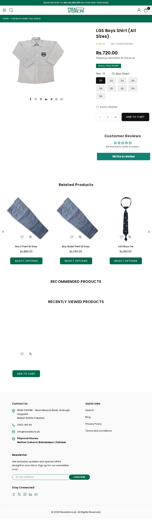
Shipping (101, 58)
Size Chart (122, 74)
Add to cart (26, 373)
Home (6, 18)
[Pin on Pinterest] (41, 99)
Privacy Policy (93, 424)
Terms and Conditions (98, 430)
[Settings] (139, 10)
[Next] (149, 231)
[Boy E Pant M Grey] (26, 218)
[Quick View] (30, 236)
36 (100, 96)
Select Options (26, 261)
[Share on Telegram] (51, 99)
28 (100, 88)
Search (89, 410)
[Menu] (4, 10)
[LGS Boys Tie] (126, 218)
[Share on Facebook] (30, 99)
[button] (146, 10)
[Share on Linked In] (46, 99)
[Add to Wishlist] (22, 236)
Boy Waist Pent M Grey (76, 246)
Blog (88, 417)
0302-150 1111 (24, 425)
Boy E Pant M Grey (26, 246)
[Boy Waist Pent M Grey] (76, 218)
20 (100, 80)
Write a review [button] (123, 156)
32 (122, 88)
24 (122, 80)
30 (111, 88)
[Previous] (3, 231)
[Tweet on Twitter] (35, 99)
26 (132, 80)
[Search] (11, 10)
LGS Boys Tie (125, 246)
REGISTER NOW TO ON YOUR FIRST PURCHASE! (76, 2)
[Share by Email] (61, 99)
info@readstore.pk (28, 431)
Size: (112, 74)
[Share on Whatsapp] (56, 99)
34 (133, 88)
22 (111, 80)
